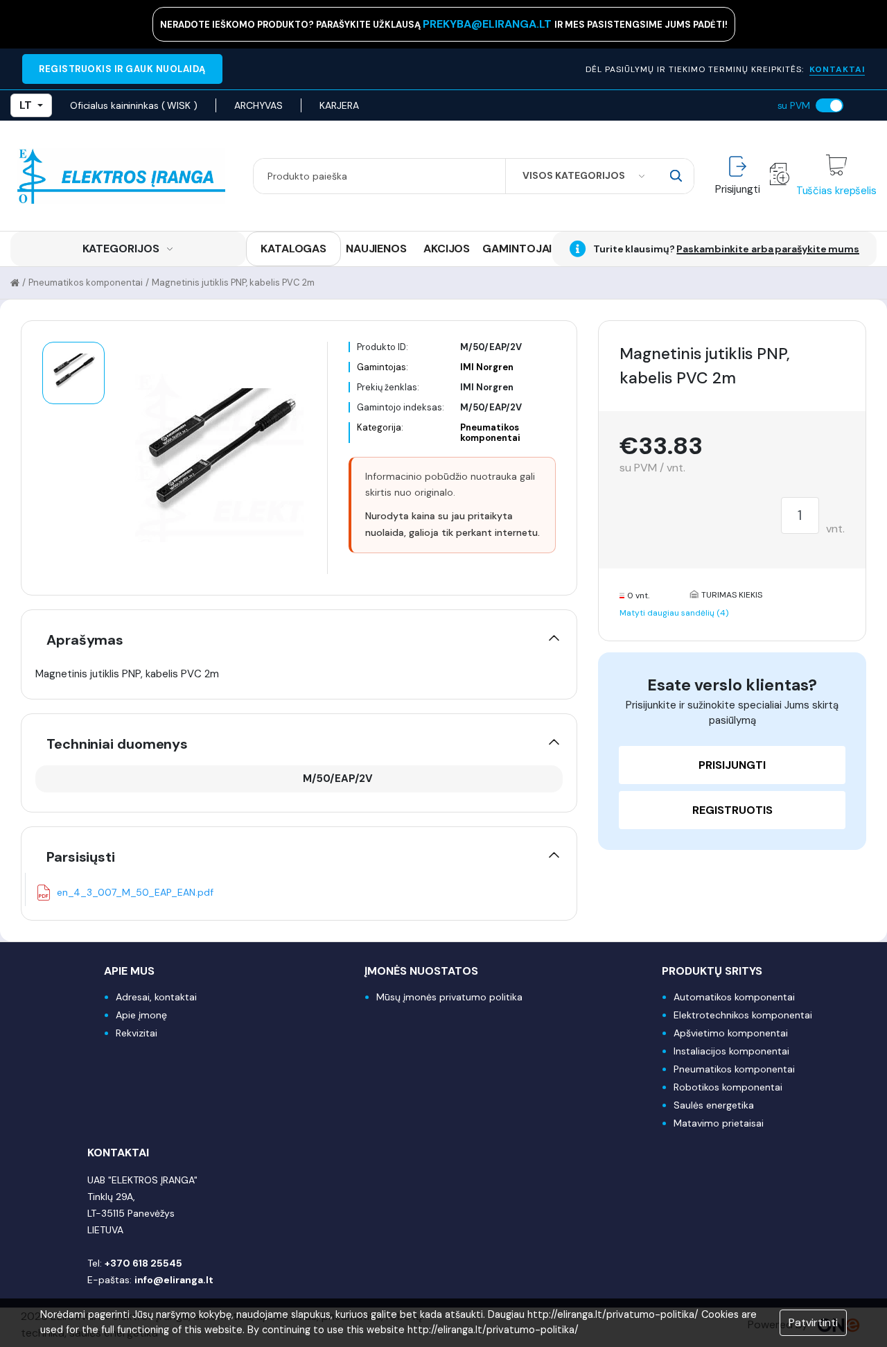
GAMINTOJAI (517, 248)
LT (25, 105)
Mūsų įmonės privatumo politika (449, 997)
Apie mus (129, 971)
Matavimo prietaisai (719, 1123)
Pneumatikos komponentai (85, 282)
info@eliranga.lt (173, 1280)
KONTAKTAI (837, 69)
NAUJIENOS (376, 248)
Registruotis (732, 810)
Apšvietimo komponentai (731, 1033)
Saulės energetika (714, 1105)
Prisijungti (732, 765)
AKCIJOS (446, 248)
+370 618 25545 (143, 1263)
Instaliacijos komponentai (731, 1051)
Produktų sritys (712, 971)
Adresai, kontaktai (156, 997)
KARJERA (338, 105)
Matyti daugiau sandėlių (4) (674, 612)
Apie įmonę (141, 1015)
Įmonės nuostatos (421, 971)
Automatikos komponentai (734, 997)
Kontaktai (118, 1152)
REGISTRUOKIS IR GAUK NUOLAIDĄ (122, 69)
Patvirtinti (813, 1322)
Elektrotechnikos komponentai (743, 1015)
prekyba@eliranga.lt (488, 24)
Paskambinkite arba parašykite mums (767, 249)
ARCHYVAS (258, 105)
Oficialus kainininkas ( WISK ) (133, 105)
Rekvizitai (136, 1033)
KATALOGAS (293, 248)
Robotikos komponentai (728, 1087)
